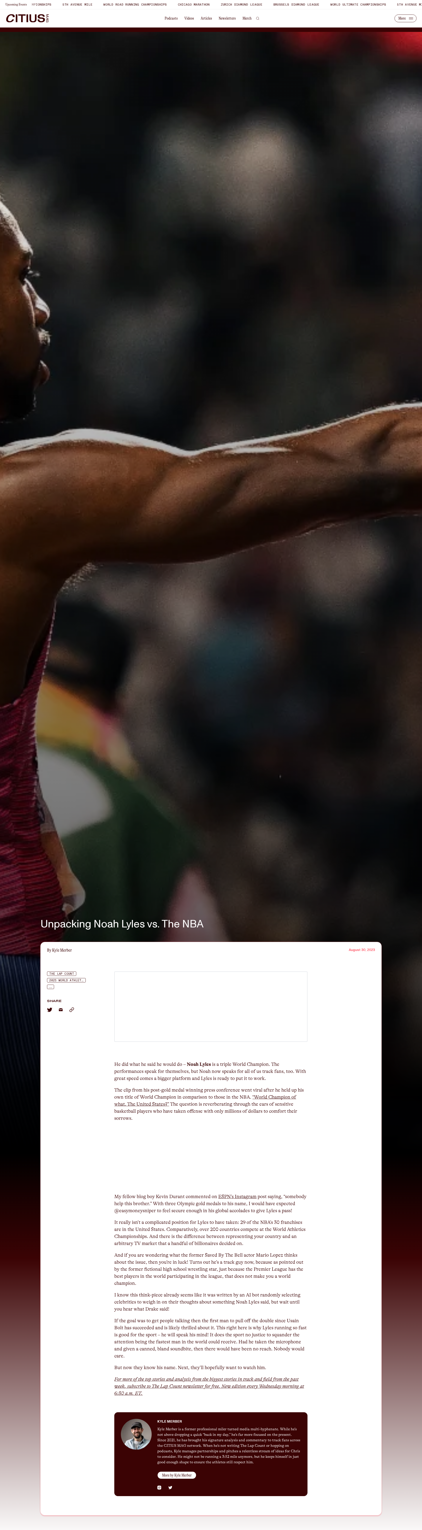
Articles (206, 18)
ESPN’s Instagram (237, 1196)
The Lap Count (61, 974)
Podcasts (171, 18)
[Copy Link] (71, 1009)
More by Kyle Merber (177, 1475)
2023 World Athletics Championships (67, 980)
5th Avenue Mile (329, 4)
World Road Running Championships (51, 4)
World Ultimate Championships (274, 4)
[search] (257, 18)
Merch (247, 18)
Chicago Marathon (110, 4)
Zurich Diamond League (158, 4)
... (50, 987)
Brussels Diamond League (213, 4)
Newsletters (227, 18)
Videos (189, 18)
